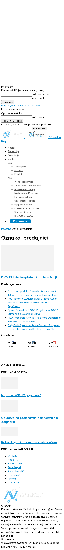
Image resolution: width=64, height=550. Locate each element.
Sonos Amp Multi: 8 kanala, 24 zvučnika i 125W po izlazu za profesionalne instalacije (33, 293)
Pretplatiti (52, 341)
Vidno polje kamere (23, 181)
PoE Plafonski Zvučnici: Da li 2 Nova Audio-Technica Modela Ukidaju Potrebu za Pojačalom (33, 302)
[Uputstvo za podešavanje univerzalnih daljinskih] (9, 411)
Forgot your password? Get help (20, 106)
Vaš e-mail (38, 117)
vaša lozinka (39, 98)
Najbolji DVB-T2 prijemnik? (21, 395)
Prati (32, 341)
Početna (6, 229)
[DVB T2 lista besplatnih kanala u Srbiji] (27, 270)
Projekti (18, 174)
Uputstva (18, 170)
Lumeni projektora (23, 197)
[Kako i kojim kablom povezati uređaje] (9, 435)
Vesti (11, 159)
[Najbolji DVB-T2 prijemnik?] (9, 388)
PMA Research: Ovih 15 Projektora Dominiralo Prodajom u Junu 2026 (34, 320)
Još (10, 163)
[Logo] (13, 137)
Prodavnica (20, 221)
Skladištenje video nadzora (27, 185)
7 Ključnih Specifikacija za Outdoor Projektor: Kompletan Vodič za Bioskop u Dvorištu (34, 327)
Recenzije (13, 151)
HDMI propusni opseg (24, 189)
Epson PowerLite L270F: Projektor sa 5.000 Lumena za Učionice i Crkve (33, 312)
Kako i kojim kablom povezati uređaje (29, 442)
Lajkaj (11, 341)
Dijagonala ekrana (23, 204)
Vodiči (11, 147)
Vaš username (40, 94)
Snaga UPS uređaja (24, 216)
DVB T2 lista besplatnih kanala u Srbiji (29, 277)
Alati (10, 178)
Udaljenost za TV (22, 212)
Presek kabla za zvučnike (26, 208)
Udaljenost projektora (24, 200)
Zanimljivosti (20, 166)
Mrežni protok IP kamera (26, 193)
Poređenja (13, 155)
